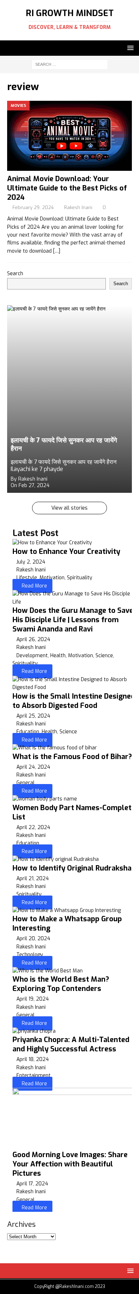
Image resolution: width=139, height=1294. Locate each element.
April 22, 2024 (33, 827)
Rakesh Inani (78, 207)
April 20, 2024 (33, 938)
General (25, 782)
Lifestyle (26, 577)
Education (27, 731)
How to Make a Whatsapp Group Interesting (67, 923)
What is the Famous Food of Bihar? (72, 757)
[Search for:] (69, 64)
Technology (29, 954)
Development (32, 655)
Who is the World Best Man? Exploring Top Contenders (60, 984)
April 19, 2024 (32, 999)
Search (15, 273)
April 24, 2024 (33, 767)
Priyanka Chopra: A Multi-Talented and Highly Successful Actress (70, 1044)
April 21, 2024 (32, 878)
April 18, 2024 (32, 1059)
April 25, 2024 (33, 716)
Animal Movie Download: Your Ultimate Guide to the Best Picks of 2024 (67, 188)
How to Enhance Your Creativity (66, 551)
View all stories (69, 508)
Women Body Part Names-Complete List (73, 812)
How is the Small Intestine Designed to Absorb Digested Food (73, 700)
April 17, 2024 (32, 1183)
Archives (21, 1224)
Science (104, 655)
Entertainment (33, 1075)
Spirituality (79, 577)
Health (58, 655)
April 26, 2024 (33, 639)
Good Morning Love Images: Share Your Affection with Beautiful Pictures (70, 1164)
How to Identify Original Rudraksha (72, 868)
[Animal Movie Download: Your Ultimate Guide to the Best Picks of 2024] (69, 136)
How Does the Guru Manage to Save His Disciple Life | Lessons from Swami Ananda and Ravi (72, 620)
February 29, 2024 (33, 207)
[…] (56, 251)
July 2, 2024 (30, 562)
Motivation (52, 577)
